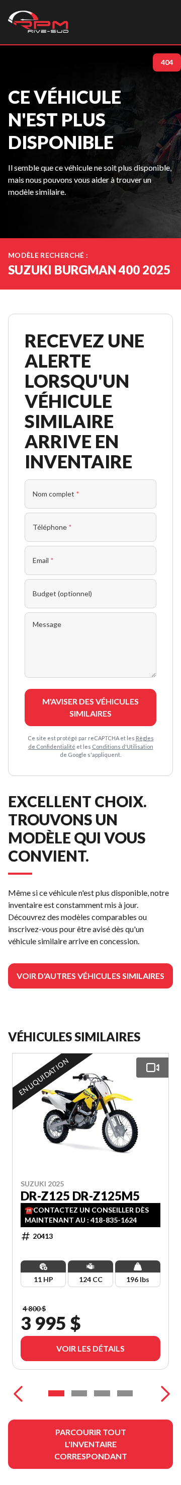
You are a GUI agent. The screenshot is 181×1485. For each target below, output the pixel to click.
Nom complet (56, 493)
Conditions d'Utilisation (122, 746)
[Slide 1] (56, 1393)
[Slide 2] (79, 1393)
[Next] (163, 1393)
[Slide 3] (102, 1393)
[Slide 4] (125, 1393)
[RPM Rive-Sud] (38, 22)
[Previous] (18, 1393)
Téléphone (52, 527)
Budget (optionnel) (62, 593)
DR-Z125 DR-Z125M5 (80, 1195)
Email (43, 560)
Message (47, 624)
